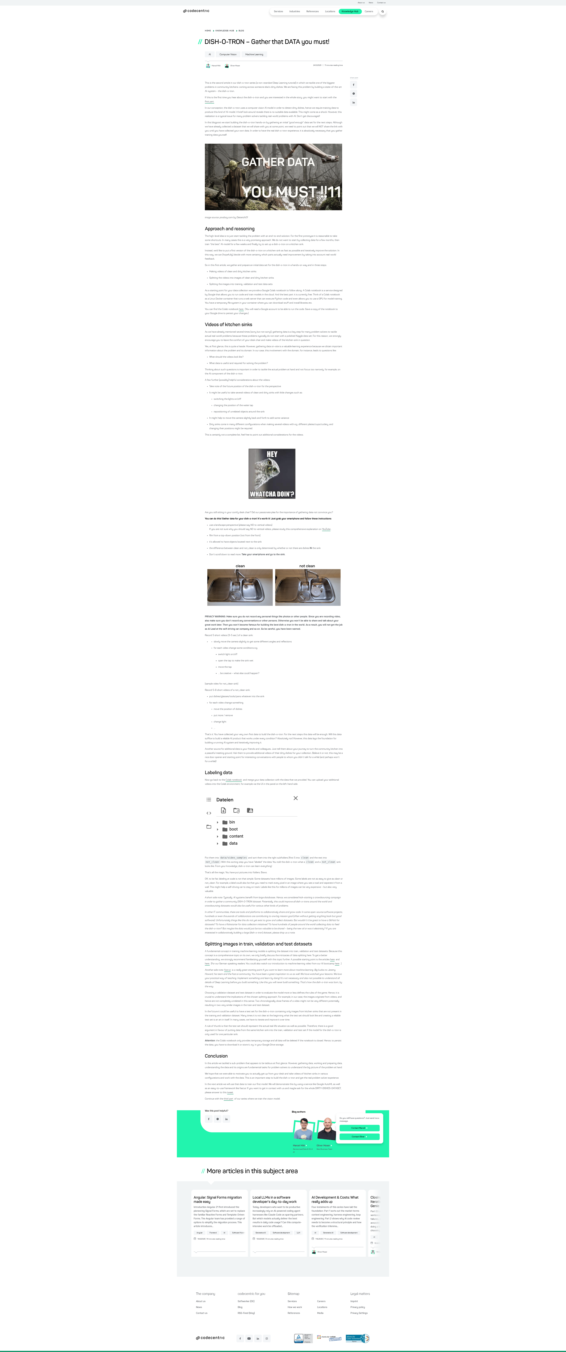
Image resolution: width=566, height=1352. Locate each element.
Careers (369, 11)
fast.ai (227, 970)
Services (278, 11)
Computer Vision (228, 54)
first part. (209, 102)
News (371, 3)
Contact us (381, 3)
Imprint (354, 1301)
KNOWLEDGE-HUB (224, 31)
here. (241, 309)
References (312, 11)
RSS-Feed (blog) (246, 1313)
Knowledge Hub (350, 11)
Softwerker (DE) (246, 1301)
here (332, 959)
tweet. (230, 1092)
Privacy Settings (359, 1313)
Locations (330, 11)
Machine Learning (254, 54)
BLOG (241, 31)
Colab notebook (234, 780)
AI (210, 54)
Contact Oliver (358, 1137)
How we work (295, 1307)
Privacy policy (358, 1307)
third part (228, 1099)
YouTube (326, 529)
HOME (208, 31)
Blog (240, 1307)
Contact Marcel (358, 1128)
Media (320, 1313)
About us (361, 3)
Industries (294, 11)
